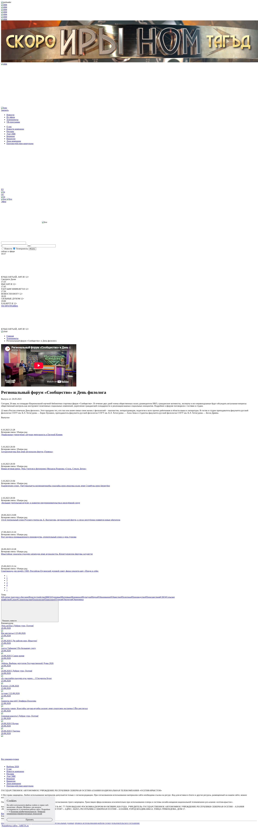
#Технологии (38, 599)
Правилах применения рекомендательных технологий (26, 813)
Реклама (10, 131)
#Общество (115, 597)
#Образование (103, 597)
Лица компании (13, 141)
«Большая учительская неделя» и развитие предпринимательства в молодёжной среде (40, 503)
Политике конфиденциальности (23, 812)
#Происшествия (152, 597)
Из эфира (10, 117)
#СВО (162, 597)
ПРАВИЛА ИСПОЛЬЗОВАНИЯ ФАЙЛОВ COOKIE (93, 823)
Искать (32, 249)
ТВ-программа (13, 122)
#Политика (126, 597)
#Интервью (65, 597)
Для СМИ (10, 134)
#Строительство (24, 599)
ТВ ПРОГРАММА (9, 306)
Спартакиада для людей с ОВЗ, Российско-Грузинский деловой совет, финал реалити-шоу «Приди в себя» (50, 571)
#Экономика (78, 599)
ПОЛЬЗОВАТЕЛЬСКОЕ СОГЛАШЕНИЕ (125, 823)
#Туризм (58, 599)
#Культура (86, 597)
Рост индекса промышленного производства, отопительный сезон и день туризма (38, 537)
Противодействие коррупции (19, 143)
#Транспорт (49, 599)
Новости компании (15, 129)
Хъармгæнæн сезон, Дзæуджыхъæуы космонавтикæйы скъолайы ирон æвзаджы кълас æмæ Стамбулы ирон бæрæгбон (55, 486)
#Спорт (13, 599)
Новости (10, 115)
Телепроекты (12, 119)
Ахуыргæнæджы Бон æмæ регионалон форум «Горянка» (27, 451)
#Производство (138, 597)
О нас (9, 126)
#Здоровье (55, 597)
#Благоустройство (36, 597)
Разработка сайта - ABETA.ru (15, 826)
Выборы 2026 (12, 766)
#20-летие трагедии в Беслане (14, 597)
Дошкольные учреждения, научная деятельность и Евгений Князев (31, 434)
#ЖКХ (48, 597)
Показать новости (9, 621)
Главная (10, 336)
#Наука (94, 597)
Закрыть (5, 110)
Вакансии (10, 139)
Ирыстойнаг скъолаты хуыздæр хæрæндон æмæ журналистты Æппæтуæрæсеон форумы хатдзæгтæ (47, 554)
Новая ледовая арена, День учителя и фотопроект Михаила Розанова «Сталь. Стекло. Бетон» (43, 469)
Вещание (10, 136)
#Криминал (76, 597)
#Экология (67, 599)
